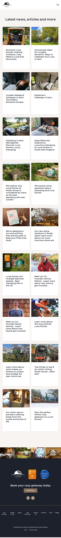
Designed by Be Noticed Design (38, 527)
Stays (19, 512)
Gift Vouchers (28, 513)
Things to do (12, 513)
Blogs (57, 512)
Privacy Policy (33, 530)
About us (36, 513)
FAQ (50, 512)
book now (30, 490)
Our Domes (4, 513)
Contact (43, 512)
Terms (25, 530)
